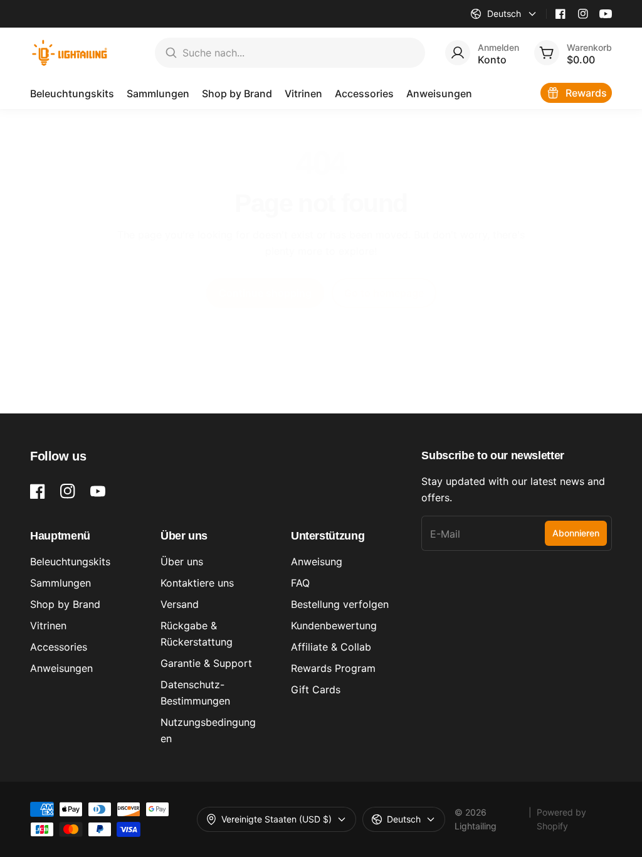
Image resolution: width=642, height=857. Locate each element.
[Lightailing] (70, 53)
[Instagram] (583, 14)
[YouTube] (605, 14)
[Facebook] (560, 14)
